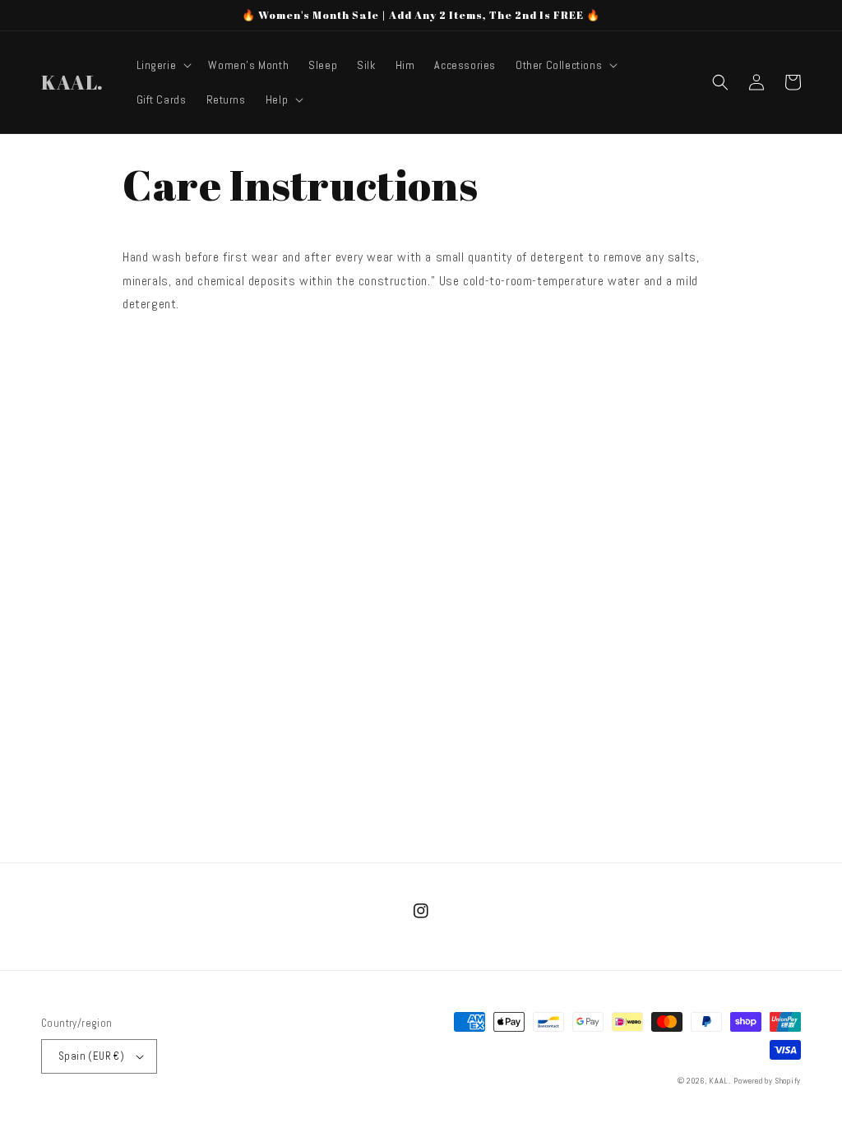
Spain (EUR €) (91, 1056)
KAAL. (720, 1080)
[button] (163, 65)
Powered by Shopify (767, 1080)
